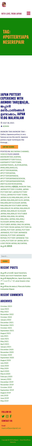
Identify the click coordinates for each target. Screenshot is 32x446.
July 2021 (4, 336)
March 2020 (5, 374)
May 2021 (4, 341)
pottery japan (14, 230)
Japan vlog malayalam (11, 197)
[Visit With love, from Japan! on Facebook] (11, 417)
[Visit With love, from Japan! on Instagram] (7, 417)
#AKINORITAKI (6, 157)
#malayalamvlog (8, 168)
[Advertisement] (16, 75)
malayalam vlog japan (18, 200)
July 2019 (4, 395)
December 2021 (6, 322)
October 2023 (6, 306)
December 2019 (6, 382)
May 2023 (4, 311)
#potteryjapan (7, 173)
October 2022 (6, 317)
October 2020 (6, 355)
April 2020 (4, 371)
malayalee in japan (9, 208)
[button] (29, 13)
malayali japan (7, 219)
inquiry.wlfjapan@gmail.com (11, 428)
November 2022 (7, 314)
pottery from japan (10, 227)
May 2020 (4, 368)
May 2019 (4, 401)
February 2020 (6, 376)
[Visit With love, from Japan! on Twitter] (3, 417)
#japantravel (7, 165)
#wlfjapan (5, 186)
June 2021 (4, 339)
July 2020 (4, 363)
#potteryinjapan (8, 170)
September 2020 (7, 357)
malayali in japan (15, 216)
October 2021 (6, 328)
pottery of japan (14, 240)
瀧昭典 (9, 246)
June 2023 (4, 309)
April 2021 (4, 344)
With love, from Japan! (11, 13)
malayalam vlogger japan (13, 203)
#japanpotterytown (10, 162)
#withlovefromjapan (11, 184)
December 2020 (6, 349)
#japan (17, 157)
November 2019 (7, 384)
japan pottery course (11, 189)
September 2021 (7, 330)
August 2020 (5, 360)
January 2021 (5, 347)
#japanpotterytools (10, 159)
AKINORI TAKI (25, 186)
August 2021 (5, 333)
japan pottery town (17, 195)
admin (6, 126)
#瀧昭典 (15, 186)
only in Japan (23, 224)
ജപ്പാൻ (3, 246)
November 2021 (7, 325)
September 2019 (7, 390)
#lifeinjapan (21, 165)
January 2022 (5, 320)
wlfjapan (22, 243)
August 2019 (5, 393)
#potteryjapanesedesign (12, 178)
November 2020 (7, 352)
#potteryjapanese (9, 176)
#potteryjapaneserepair (12, 181)
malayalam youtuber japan (13, 205)
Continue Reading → (9, 147)
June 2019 (4, 398)
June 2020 (4, 366)
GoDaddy (19, 442)
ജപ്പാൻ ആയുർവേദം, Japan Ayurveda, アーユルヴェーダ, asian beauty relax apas (15, 281)
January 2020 (5, 379)
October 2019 (6, 387)
